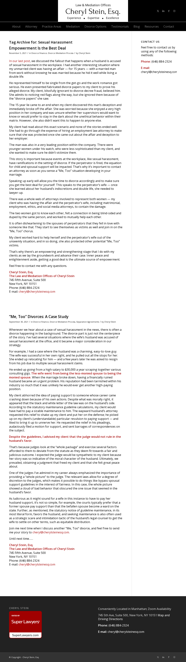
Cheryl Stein (84, 53)
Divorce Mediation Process (60, 53)
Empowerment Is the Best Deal (37, 48)
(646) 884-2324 (161, 61)
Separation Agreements (87, 322)
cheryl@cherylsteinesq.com (37, 292)
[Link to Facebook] (168, 11)
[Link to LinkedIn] (163, 11)
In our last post (19, 61)
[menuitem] (16, 26)
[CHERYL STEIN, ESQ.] (93, 11)
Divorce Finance (39, 53)
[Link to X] (158, 11)
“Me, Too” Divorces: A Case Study (38, 316)
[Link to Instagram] (174, 11)
